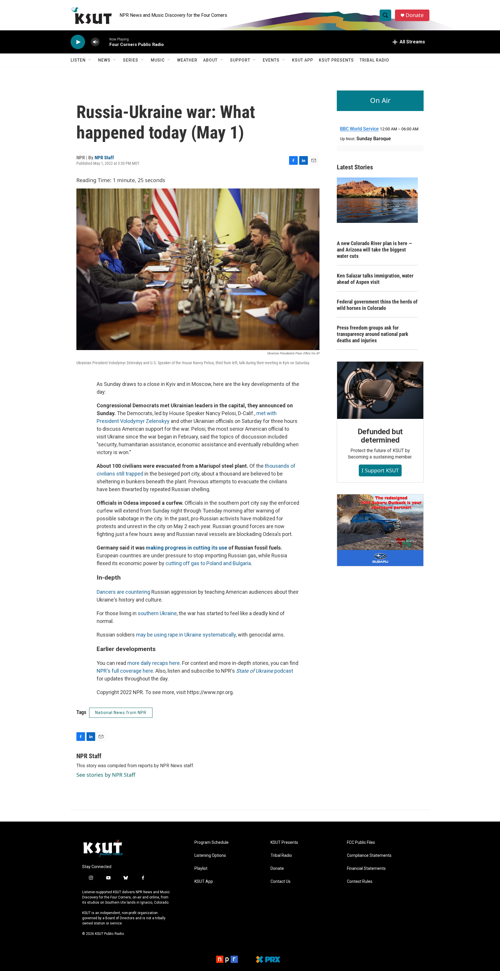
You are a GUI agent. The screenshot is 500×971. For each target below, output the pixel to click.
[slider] (104, 42)
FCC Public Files (361, 842)
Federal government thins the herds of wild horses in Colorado (377, 305)
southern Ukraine (157, 613)
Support (240, 60)
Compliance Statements (369, 855)
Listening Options (210, 855)
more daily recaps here (153, 663)
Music (158, 60)
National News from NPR (120, 712)
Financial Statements (366, 868)
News (104, 60)
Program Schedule (211, 842)
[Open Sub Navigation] (90, 60)
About (210, 60)
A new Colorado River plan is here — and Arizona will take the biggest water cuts (374, 249)
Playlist (200, 868)
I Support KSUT (380, 470)
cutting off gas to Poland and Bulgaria (208, 563)
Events (271, 60)
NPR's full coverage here (125, 671)
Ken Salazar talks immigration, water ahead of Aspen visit (375, 279)
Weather (187, 60)
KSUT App (302, 60)
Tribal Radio (374, 60)
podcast (264, 671)
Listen (78, 60)
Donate (415, 15)
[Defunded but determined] (380, 390)
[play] (77, 42)
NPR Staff (104, 157)
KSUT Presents (336, 60)
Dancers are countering (124, 592)
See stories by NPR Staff (105, 774)
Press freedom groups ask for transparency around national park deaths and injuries (372, 334)
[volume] (95, 42)
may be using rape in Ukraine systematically (186, 635)
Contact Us (281, 881)
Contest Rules (359, 881)
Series (130, 60)
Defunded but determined (380, 436)
